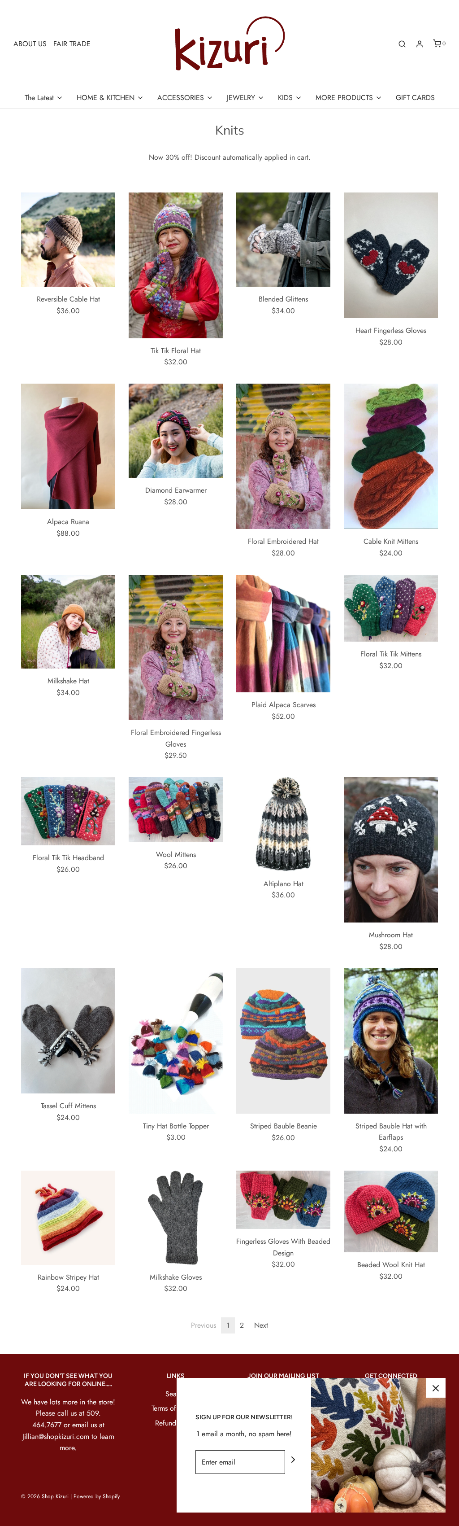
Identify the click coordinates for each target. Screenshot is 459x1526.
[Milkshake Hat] (68, 622)
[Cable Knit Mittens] (391, 456)
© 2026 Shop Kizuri (45, 1496)
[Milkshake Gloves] (176, 1218)
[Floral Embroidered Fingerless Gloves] (176, 647)
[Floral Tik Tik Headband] (68, 811)
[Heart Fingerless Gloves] (391, 255)
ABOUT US (30, 44)
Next (261, 1325)
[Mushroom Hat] (391, 850)
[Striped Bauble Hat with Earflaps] (391, 1040)
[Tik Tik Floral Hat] (176, 265)
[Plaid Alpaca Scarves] (283, 634)
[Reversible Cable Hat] (68, 239)
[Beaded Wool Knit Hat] (391, 1212)
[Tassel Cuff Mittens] (68, 1030)
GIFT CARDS (415, 97)
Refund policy (176, 1423)
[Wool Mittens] (176, 809)
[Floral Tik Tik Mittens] (391, 608)
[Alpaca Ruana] (68, 446)
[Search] (402, 44)
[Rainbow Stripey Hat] (68, 1218)
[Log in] (419, 44)
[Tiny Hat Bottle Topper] (176, 1040)
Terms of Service (176, 1408)
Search (175, 1394)
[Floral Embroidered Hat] (283, 456)
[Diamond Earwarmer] (176, 431)
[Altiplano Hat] (283, 824)
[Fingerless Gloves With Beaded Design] (283, 1200)
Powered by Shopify (97, 1496)
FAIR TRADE (72, 44)
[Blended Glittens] (283, 239)
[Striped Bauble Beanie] (283, 1040)
